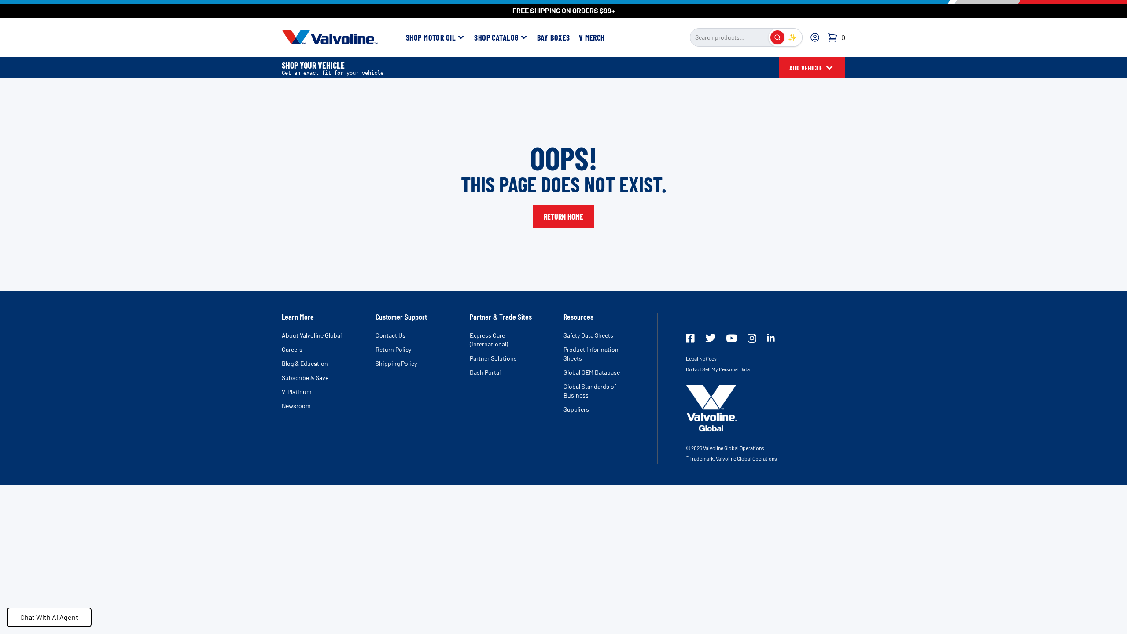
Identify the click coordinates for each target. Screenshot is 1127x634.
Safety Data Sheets (588, 335)
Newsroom (296, 405)
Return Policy (393, 349)
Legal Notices (701, 358)
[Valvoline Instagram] (752, 338)
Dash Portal (485, 372)
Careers (292, 349)
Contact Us (390, 335)
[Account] (815, 37)
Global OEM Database (592, 372)
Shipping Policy (396, 363)
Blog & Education (305, 363)
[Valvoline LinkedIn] (771, 338)
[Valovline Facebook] (690, 338)
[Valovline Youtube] (731, 338)
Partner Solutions (493, 358)
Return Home (563, 216)
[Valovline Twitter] (710, 338)
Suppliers (576, 409)
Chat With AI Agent (49, 617)
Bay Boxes (553, 37)
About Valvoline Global (312, 335)
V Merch (592, 37)
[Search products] (777, 37)
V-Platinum (297, 391)
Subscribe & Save (305, 377)
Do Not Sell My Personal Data (718, 369)
